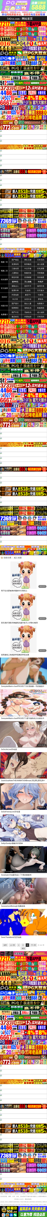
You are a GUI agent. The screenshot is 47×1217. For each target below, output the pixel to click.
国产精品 (15, 260)
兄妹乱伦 (27, 312)
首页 (5, 945)
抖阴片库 (4, 306)
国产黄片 (15, 303)
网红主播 (27, 260)
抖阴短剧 (27, 317)
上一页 (12, 945)
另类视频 (40, 273)
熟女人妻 (27, 303)
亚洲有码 (15, 264)
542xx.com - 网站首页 (20, 18)
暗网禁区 (15, 308)
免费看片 (4, 314)
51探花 (40, 295)
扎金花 (27, 290)
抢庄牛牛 (27, 286)
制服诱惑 (40, 308)
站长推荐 (4, 279)
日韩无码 (40, 317)
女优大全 (27, 299)
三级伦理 (15, 268)
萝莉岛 (40, 299)
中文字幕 (27, 268)
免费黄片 (40, 303)
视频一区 (4, 262)
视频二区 (4, 271)
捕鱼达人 (15, 286)
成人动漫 (40, 264)
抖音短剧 (15, 295)
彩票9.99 (15, 290)
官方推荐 (4, 288)
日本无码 (40, 260)
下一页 (33, 945)
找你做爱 (40, 277)
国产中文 (15, 312)
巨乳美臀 (40, 268)
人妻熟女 (15, 273)
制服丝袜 (27, 273)
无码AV (4, 297)
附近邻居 (15, 277)
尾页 (23, 948)
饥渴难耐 (27, 277)
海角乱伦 (27, 308)
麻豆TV (28, 295)
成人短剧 (40, 312)
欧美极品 (27, 264)
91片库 (15, 299)
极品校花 (15, 317)
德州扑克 (40, 286)
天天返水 (40, 290)
